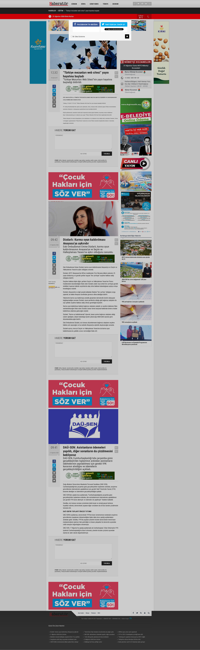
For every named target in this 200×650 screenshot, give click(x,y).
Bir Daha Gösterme (78, 37)
